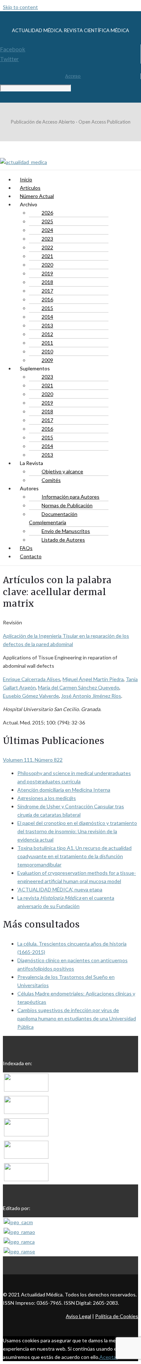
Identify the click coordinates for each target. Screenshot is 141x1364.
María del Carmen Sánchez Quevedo (78, 687)
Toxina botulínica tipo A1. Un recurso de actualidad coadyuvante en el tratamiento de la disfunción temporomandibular (74, 856)
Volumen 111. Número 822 (33, 760)
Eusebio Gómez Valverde (31, 696)
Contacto (31, 556)
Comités (51, 480)
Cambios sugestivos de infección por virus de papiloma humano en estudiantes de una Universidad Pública (76, 1018)
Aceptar (108, 1357)
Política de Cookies (116, 1316)
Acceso (73, 76)
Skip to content (20, 7)
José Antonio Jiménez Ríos (91, 696)
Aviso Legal (78, 1316)
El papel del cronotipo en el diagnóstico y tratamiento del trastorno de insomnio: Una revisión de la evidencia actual (77, 831)
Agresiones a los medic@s (46, 798)
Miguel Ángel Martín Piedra (93, 679)
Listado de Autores (63, 540)
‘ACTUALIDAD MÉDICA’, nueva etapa (59, 889)
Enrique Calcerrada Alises (31, 679)
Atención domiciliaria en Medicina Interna (63, 790)
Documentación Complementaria (53, 518)
